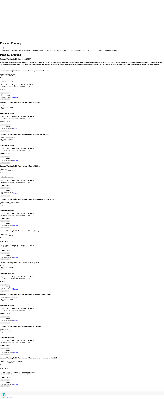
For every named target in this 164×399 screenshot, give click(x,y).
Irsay (89, 50)
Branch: (2, 74)
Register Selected (5, 93)
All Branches (5, 50)
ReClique (9, 397)
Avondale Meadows (38, 50)
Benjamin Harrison (56, 50)
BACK (2, 47)
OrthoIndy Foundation (104, 50)
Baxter (47, 50)
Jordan (94, 50)
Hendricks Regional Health (78, 50)
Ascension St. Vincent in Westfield (20, 50)
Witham (115, 50)
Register (15, 97)
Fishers (66, 50)
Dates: (1, 75)
